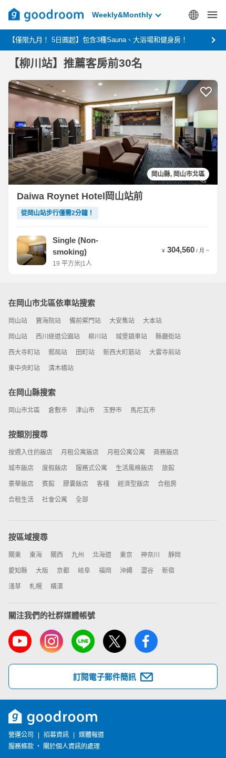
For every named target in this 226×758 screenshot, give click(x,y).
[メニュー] (212, 14)
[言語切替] (193, 14)
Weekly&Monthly (122, 15)
